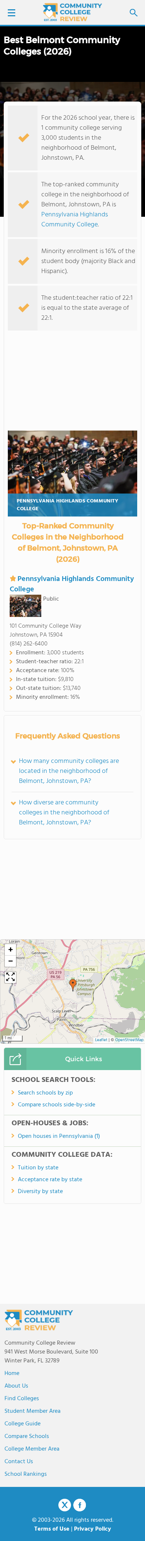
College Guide (22, 1423)
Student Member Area (32, 1411)
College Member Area (31, 1449)
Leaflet (101, 1040)
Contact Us (18, 1461)
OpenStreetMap (129, 1040)
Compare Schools (26, 1436)
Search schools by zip (45, 1093)
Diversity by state (40, 1191)
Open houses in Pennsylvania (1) (59, 1136)
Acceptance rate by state (50, 1179)
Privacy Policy (92, 1529)
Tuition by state (38, 1167)
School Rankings (25, 1474)
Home (11, 1373)
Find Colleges (21, 1398)
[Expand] (10, 977)
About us (16, 1386)
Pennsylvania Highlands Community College (74, 219)
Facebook (79, 1505)
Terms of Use (52, 1529)
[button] (73, 985)
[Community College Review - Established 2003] (72, 12)
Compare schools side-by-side (56, 1104)
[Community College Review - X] (64, 1505)
